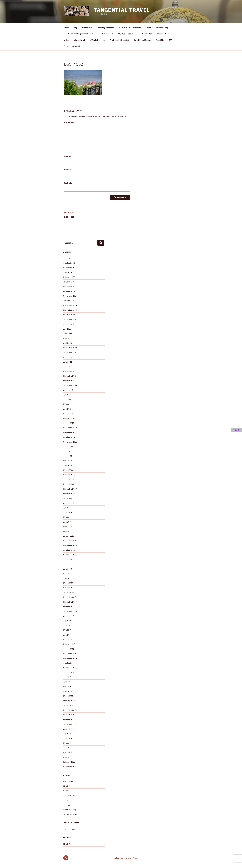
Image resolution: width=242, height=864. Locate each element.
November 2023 (70, 310)
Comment (69, 122)
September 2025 (70, 268)
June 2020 (67, 456)
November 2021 (70, 376)
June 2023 (67, 334)
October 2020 (69, 437)
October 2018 (69, 550)
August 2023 (68, 324)
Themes (66, 805)
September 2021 (70, 385)
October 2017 (68, 606)
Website (68, 183)
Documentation (69, 781)
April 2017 (67, 635)
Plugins (66, 791)
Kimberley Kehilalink (105, 28)
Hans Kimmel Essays (142, 40)
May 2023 (67, 338)
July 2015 (67, 734)
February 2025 (69, 277)
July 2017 (67, 621)
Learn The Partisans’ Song (157, 28)
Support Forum (69, 800)
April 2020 (67, 465)
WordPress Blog (69, 810)
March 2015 (68, 752)
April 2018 (67, 578)
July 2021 (67, 395)
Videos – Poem (163, 34)
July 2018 (67, 564)
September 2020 (70, 442)
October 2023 (69, 315)
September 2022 (70, 352)
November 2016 (70, 658)
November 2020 (70, 432)
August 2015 (68, 729)
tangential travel (122, 10)
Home (66, 28)
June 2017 (67, 625)
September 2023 (70, 319)
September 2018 (70, 555)
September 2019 (70, 498)
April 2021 (67, 409)
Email (67, 170)
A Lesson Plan (146, 34)
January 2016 (68, 705)
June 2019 (67, 512)
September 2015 (70, 724)
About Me (160, 40)
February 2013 (69, 762)
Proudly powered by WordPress (124, 858)
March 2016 (68, 696)
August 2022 (68, 357)
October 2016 (69, 663)
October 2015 (69, 719)
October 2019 (69, 494)
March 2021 (68, 413)
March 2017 (68, 639)
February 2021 (69, 418)
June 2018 (67, 569)
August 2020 (68, 446)
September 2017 (70, 611)
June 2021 (67, 399)
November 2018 (70, 545)
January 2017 (68, 649)
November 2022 (70, 348)
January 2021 (68, 423)
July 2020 (67, 451)
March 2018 (68, 583)
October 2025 (69, 263)
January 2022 (68, 366)
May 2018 (67, 573)
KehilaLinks (87, 28)
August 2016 (68, 672)
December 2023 (70, 305)
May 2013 (67, 757)
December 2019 (70, 484)
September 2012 (70, 767)
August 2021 (68, 390)
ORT (170, 40)
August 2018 (68, 559)
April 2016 (67, 691)
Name (67, 156)
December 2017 (69, 597)
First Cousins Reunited (119, 40)
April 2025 (67, 272)
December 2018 (70, 541)
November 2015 (70, 715)
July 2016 (67, 677)
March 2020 (68, 470)
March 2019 (68, 527)
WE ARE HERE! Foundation (130, 28)
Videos (66, 40)
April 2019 (67, 522)
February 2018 (69, 588)
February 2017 (69, 644)
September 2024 (70, 296)
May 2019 (67, 517)
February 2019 (69, 531)
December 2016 (70, 654)
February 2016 (69, 701)
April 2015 (67, 748)
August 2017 (68, 616)
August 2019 (68, 503)
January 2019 (68, 536)
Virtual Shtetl (108, 34)
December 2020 (70, 428)
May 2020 (67, 461)
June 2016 (67, 682)
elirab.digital (79, 40)
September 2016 (70, 668)
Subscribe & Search (72, 46)
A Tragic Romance (97, 40)
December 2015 (70, 710)
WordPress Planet (70, 814)
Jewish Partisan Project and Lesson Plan (80, 34)
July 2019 (67, 508)
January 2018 (68, 592)
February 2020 (69, 475)
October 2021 (68, 381)
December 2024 (70, 286)
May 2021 (67, 404)
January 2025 (68, 282)
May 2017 (67, 630)
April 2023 (67, 343)
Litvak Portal (68, 786)
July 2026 (67, 258)
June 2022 (67, 362)
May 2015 (67, 743)
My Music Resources (127, 34)
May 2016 (67, 687)
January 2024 (68, 301)
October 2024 (69, 291)
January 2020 (68, 479)
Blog (75, 28)
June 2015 (67, 738)
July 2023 (67, 329)
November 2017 (70, 602)
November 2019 (70, 489)
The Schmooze (69, 829)
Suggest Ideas (69, 795)
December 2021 (69, 371)
